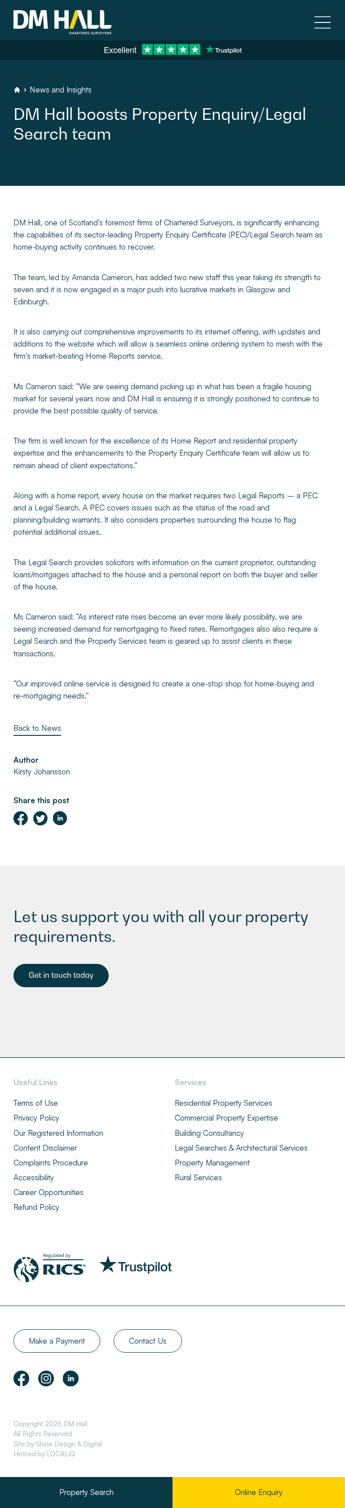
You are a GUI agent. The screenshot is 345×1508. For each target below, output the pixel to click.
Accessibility (33, 1177)
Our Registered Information (58, 1133)
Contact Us (148, 1340)
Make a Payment (57, 1340)
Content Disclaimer (45, 1147)
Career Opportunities (48, 1192)
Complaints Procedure (50, 1162)
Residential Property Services (223, 1103)
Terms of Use (35, 1103)
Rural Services (198, 1177)
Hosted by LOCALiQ (44, 1454)
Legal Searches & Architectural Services (241, 1147)
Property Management (212, 1162)
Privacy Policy (36, 1117)
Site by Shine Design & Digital (57, 1444)
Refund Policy (36, 1207)
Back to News (37, 728)
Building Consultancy (209, 1133)
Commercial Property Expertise (226, 1117)
